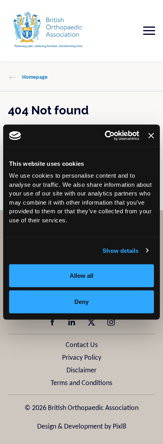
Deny (81, 301)
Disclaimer (81, 370)
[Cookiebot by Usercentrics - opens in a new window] (105, 136)
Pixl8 (119, 427)
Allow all (81, 275)
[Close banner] (151, 136)
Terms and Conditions (81, 383)
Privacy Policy (81, 358)
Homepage (34, 77)
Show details (120, 250)
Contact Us (82, 345)
